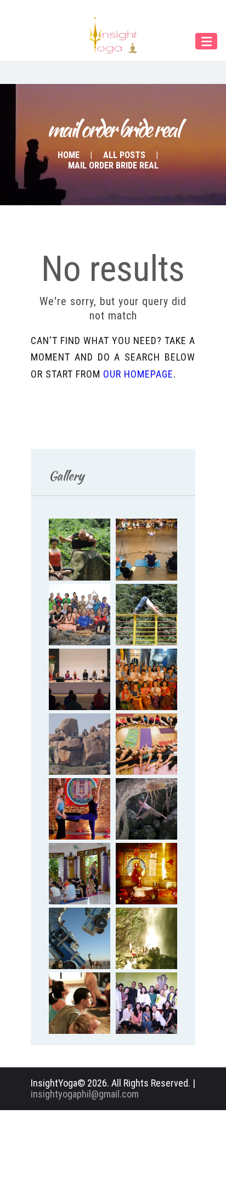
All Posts (124, 155)
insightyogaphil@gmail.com (85, 1094)
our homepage (138, 374)
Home (69, 155)
